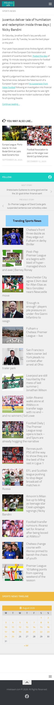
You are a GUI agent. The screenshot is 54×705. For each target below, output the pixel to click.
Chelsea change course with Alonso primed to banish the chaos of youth (37, 551)
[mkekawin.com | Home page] (10, 3)
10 (6, 627)
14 (34, 627)
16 (48, 627)
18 (13, 632)
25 (13, 636)
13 (27, 627)
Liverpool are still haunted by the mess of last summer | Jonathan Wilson (36, 383)
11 (13, 627)
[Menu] (50, 4)
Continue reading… (11, 104)
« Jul (26, 645)
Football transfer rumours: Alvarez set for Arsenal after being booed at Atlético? (37, 529)
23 (48, 632)
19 (20, 632)
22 (41, 632)
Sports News (9, 11)
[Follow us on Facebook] (50, 177)
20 (27, 632)
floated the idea (40, 56)
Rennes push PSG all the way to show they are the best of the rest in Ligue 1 (36, 456)
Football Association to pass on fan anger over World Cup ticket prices (37, 153)
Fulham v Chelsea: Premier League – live (36, 332)
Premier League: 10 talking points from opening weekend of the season (36, 573)
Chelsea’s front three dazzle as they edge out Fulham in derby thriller (36, 237)
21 (34, 632)
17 (6, 632)
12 (20, 627)
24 (6, 636)
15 (41, 627)
